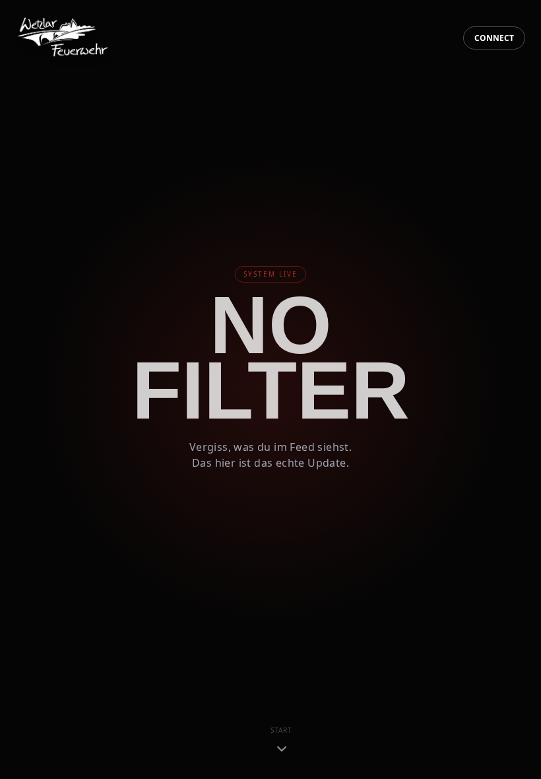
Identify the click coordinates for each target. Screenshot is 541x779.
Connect (494, 38)
